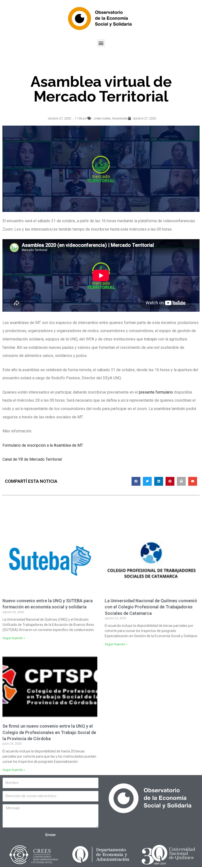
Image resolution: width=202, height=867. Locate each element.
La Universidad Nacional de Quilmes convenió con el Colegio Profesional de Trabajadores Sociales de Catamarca (151, 607)
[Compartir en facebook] (136, 481)
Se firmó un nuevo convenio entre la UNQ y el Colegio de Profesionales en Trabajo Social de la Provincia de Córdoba (49, 732)
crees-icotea (102, 118)
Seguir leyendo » (13, 638)
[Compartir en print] (181, 481)
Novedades (120, 118)
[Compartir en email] (192, 481)
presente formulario (156, 392)
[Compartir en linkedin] (158, 481)
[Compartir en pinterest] (170, 481)
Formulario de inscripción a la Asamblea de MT (42, 445)
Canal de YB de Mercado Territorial (32, 459)
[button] (101, 43)
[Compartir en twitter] (147, 481)
